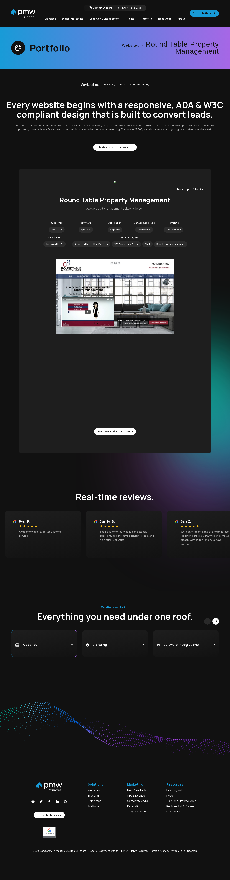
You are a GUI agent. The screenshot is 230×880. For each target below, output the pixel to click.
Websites (90, 84)
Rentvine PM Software (180, 806)
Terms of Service (160, 850)
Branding (109, 84)
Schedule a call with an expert (115, 147)
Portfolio (93, 806)
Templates (94, 801)
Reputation (134, 806)
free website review (49, 815)
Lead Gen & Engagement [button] (105, 18)
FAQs (169, 795)
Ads (122, 84)
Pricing (130, 18)
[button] (33, 801)
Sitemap (192, 850)
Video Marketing (139, 84)
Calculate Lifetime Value (181, 801)
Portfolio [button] (146, 18)
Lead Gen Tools (137, 790)
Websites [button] (50, 18)
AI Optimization (136, 811)
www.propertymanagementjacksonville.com (115, 208)
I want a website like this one (115, 431)
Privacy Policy (178, 850)
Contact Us (173, 811)
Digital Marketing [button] (72, 18)
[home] (23, 13)
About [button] (181, 18)
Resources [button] (164, 18)
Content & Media (137, 801)
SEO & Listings (136, 795)
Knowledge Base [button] (131, 7)
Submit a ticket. (182, 729)
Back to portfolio (187, 189)
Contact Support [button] (102, 7)
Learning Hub (174, 790)
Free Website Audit (204, 13)
